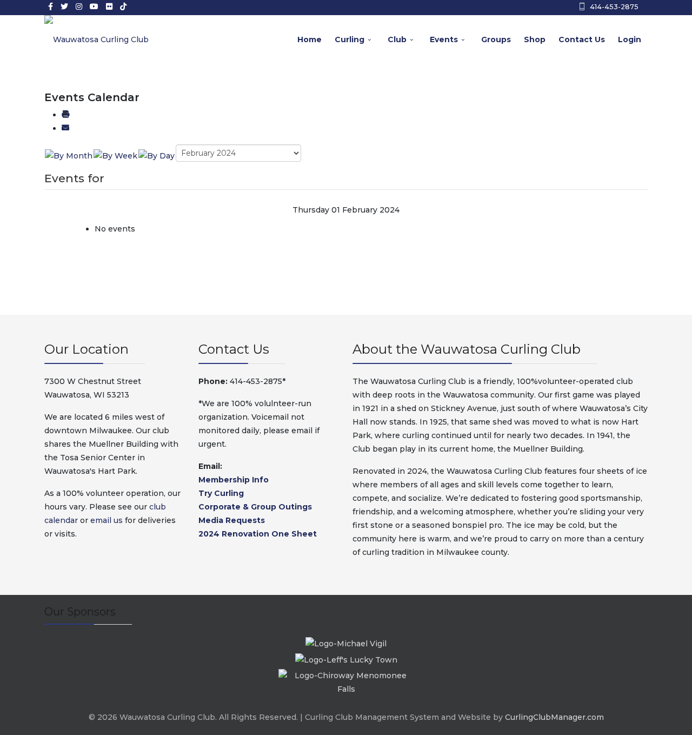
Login (629, 39)
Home (309, 39)
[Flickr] (109, 6)
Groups (496, 39)
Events (444, 39)
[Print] (65, 115)
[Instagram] (79, 6)
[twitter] (64, 6)
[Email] (65, 128)
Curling (349, 39)
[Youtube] (94, 6)
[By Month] (68, 155)
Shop (534, 39)
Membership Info (233, 480)
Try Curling (221, 493)
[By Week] (115, 155)
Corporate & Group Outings (255, 507)
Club (397, 39)
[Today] (156, 155)
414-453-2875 (614, 7)
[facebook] (50, 6)
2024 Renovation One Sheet (257, 534)
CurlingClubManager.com (554, 717)
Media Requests (231, 520)
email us (106, 520)
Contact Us (581, 39)
